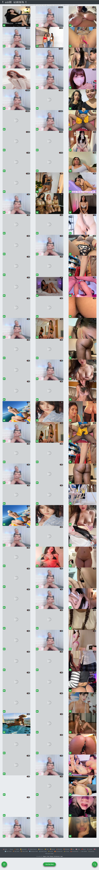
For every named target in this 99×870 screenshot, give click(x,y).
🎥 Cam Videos (83, 851)
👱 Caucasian (23, 849)
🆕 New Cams (8, 851)
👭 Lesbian (89, 849)
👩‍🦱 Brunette (59, 849)
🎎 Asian (5, 849)
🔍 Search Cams (49, 853)
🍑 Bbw (72, 849)
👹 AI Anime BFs (74, 851)
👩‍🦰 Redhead (66, 849)
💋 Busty (83, 849)
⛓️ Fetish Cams (43, 851)
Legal (61, 856)
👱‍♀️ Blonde (52, 849)
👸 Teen (47, 849)
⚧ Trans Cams (24, 851)
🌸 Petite (78, 849)
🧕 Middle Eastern (32, 849)
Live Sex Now (49, 864)
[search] (94, 864)
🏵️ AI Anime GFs (58, 851)
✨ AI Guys (66, 851)
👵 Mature (40, 849)
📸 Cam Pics (91, 851)
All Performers (57, 856)
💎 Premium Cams (33, 851)
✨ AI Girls (50, 851)
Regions (44, 856)
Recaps (51, 856)
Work (48, 856)
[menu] (4, 864)
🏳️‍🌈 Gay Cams (16, 851)
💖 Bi (95, 849)
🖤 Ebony (10, 849)
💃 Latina (16, 849)
